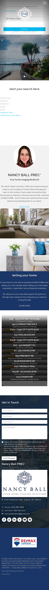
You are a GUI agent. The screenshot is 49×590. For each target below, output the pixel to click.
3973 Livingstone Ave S (24, 324)
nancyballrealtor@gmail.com (17, 514)
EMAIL (16, 32)
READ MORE (25, 207)
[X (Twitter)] (19, 520)
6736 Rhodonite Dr (24, 361)
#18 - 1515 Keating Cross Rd (24, 319)
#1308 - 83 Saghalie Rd (24, 371)
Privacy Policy (6, 574)
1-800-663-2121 (19, 510)
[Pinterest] (29, 520)
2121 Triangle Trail (24, 366)
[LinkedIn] (14, 520)
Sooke (2, 110)
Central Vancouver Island (10, 115)
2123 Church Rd (24, 377)
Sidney (2, 107)
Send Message (9, 458)
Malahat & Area (6, 112)
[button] (3, 40)
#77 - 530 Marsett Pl (24, 345)
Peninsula (4, 101)
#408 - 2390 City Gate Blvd (24, 340)
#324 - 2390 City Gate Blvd (24, 329)
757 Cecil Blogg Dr (24, 335)
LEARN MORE (24, 306)
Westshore (4, 104)
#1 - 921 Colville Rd (24, 350)
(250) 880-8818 (30, 32)
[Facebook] (4, 520)
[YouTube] (24, 520)
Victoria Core (5, 98)
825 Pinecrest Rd (24, 356)
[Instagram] (9, 520)
